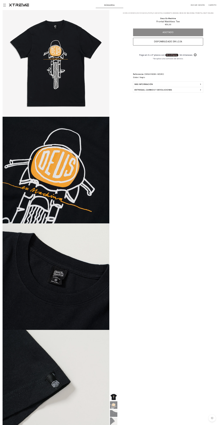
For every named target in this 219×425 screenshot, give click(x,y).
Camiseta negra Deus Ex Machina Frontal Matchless (188, 13)
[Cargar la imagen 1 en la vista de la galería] (114, 397)
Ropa (150, 13)
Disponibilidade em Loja (168, 41)
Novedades (142, 13)
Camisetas (158, 13)
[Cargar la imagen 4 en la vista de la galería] (114, 421)
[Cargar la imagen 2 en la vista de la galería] (114, 405)
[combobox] (109, 5)
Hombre (132, 13)
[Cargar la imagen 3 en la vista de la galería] (114, 413)
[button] (4, 5)
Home (125, 13)
